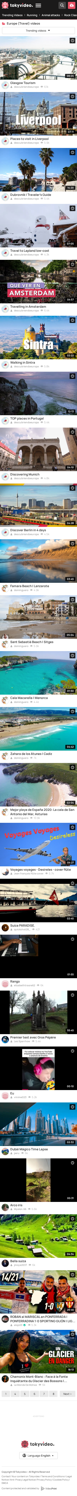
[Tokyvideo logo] (17, 6)
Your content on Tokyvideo (26, 1476)
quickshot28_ (22, 929)
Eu (12, 1093)
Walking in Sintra (22, 363)
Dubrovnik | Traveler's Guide (30, 195)
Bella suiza (18, 1261)
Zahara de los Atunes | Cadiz (31, 754)
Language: (39, 1455)
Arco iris (16, 1205)
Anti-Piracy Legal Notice (23, 1479)
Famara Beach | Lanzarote (29, 586)
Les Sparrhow (22, 1041)
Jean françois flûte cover (29, 873)
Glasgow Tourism (23, 83)
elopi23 (18, 1325)
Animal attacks (51, 15)
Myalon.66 (20, 1209)
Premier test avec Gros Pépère (33, 1037)
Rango (15, 981)
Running (32, 15)
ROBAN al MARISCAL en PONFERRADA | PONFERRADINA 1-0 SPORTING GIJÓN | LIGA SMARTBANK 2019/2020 (42, 1319)
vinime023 (20, 1097)
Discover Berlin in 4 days (28, 530)
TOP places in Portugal (27, 418)
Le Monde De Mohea (25, 1385)
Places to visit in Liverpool (29, 139)
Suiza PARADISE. (22, 926)
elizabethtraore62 (24, 985)
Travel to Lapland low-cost (29, 251)
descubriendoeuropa (26, 87)
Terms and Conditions (53, 1476)
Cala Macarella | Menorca (29, 698)
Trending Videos (12, 15)
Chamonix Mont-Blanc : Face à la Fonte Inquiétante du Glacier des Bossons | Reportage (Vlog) (39, 1379)
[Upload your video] (71, 5)
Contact (6, 1476)
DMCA (5, 1482)
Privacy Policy (44, 1479)
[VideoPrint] (48, 1488)
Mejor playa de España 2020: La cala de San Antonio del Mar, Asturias (42, 812)
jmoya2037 (20, 1265)
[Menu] (38, 5)
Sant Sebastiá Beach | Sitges (31, 642)
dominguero (21, 590)
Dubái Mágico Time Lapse (29, 1149)
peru (17, 1153)
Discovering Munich (24, 474)
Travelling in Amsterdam (28, 307)
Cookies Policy (61, 1479)
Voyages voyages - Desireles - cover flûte (40, 870)
